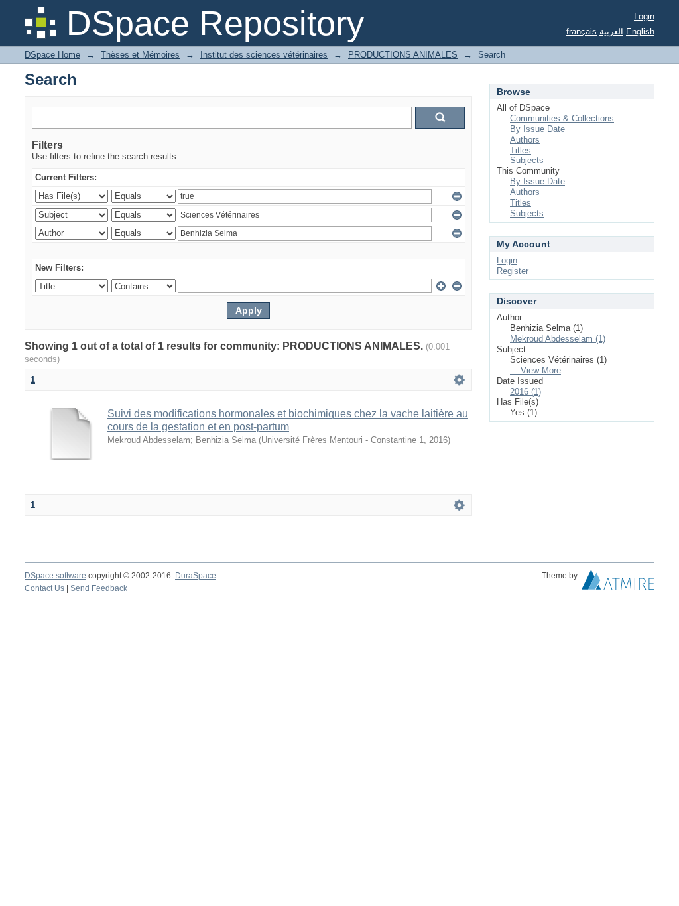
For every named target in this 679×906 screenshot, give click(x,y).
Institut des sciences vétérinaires (264, 55)
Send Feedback (98, 588)
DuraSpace (195, 575)
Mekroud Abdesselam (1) (557, 339)
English (640, 31)
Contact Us (44, 588)
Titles (520, 150)
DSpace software (55, 575)
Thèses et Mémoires (140, 55)
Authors (525, 140)
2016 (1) (525, 392)
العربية (611, 31)
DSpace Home (52, 55)
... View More (535, 370)
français (581, 31)
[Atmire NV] (618, 583)
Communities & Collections (562, 118)
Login (644, 16)
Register (512, 271)
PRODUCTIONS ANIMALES (403, 55)
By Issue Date (537, 129)
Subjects (527, 160)
